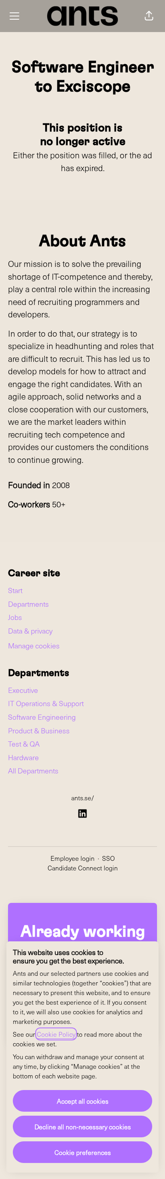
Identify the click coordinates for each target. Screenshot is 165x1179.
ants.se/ (82, 797)
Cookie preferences (82, 1152)
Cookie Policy (56, 1034)
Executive (23, 689)
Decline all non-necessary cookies (82, 1126)
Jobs (15, 617)
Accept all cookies (83, 1101)
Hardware (23, 757)
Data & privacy (30, 630)
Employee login (72, 858)
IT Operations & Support (46, 703)
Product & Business (39, 730)
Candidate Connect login (83, 867)
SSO (108, 858)
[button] (149, 16)
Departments (28, 603)
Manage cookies (34, 645)
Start (15, 590)
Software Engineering (42, 716)
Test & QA (24, 743)
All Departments (33, 770)
